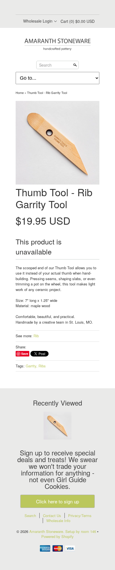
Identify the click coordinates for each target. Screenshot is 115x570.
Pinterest (62, 8)
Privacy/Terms (80, 515)
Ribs (42, 365)
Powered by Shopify (57, 536)
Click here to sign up (57, 501)
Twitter (52, 8)
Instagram (71, 8)
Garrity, (31, 365)
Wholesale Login (37, 21)
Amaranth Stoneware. (47, 531)
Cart (78, 21)
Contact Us (52, 515)
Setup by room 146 (81, 531)
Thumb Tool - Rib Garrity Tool (47, 92)
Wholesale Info (58, 520)
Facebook (43, 8)
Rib (36, 335)
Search (45, 64)
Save (24, 353)
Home (20, 92)
